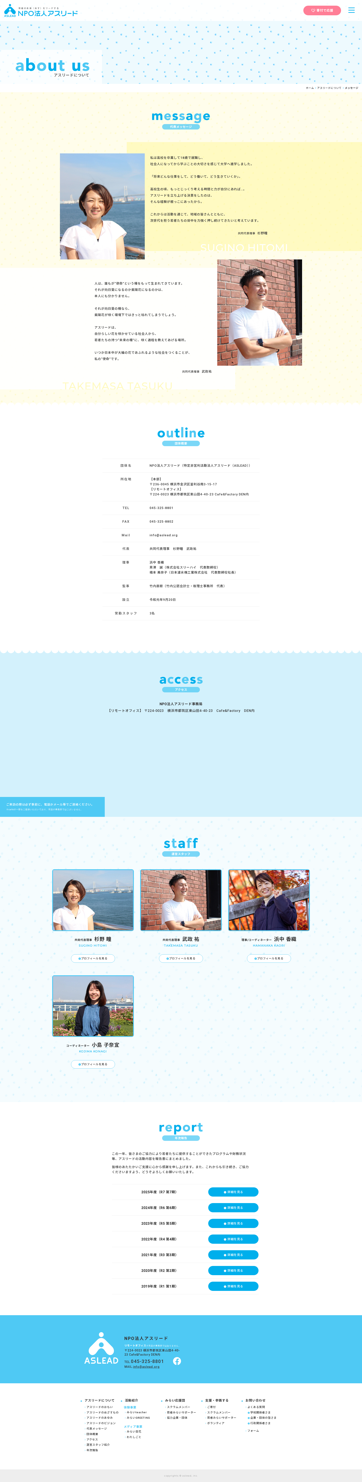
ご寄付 (211, 1407)
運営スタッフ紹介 (98, 1444)
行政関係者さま (260, 1423)
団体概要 (92, 1434)
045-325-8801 (147, 1361)
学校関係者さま (260, 1412)
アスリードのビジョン (101, 1423)
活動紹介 (131, 1400)
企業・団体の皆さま (263, 1417)
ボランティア (216, 1423)
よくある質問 (256, 1407)
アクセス (92, 1439)
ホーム (310, 88)
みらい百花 (134, 1431)
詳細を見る (235, 1192)
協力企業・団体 (177, 1417)
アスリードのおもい (100, 1407)
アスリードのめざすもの (103, 1412)
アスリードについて (329, 88)
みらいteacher (137, 1412)
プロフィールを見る (94, 958)
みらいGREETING (138, 1417)
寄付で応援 (325, 10)
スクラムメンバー (178, 1407)
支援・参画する (217, 1400)
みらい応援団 (175, 1400)
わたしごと (134, 1437)
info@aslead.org (164, 535)
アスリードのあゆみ (100, 1417)
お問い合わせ (256, 1400)
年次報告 (92, 1450)
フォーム (253, 1430)
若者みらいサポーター (181, 1412)
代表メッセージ (97, 1428)
